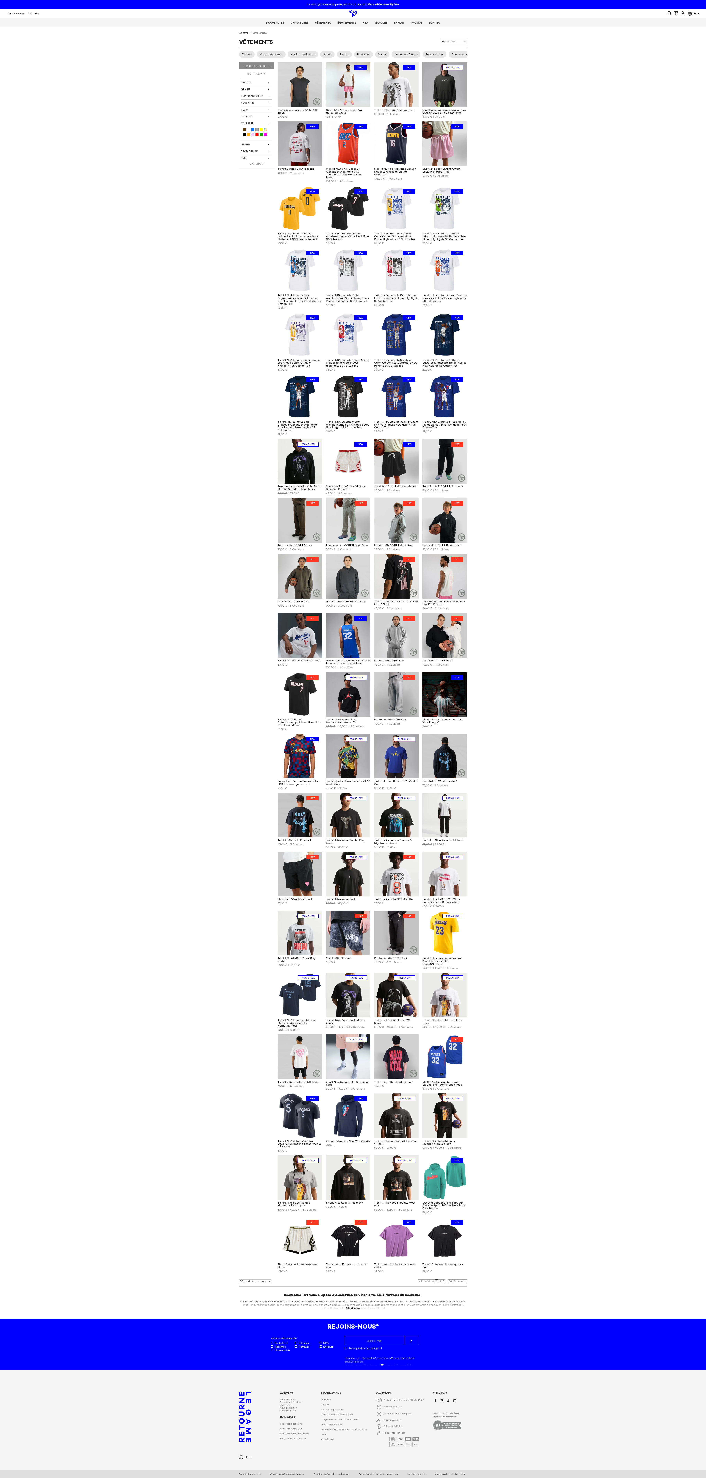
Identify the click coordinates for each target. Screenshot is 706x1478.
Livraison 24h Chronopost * (398, 1413)
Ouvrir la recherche (669, 13)
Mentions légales (416, 1474)
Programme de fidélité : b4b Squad (340, 1419)
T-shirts (247, 54)
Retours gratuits (392, 1406)
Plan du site (327, 1439)
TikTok (448, 1401)
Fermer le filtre (254, 65)
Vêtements (323, 22)
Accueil (244, 33)
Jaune (261, 129)
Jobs (323, 1434)
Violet (265, 134)
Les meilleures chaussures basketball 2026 (344, 1429)
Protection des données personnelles (378, 1474)
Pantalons (363, 54)
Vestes (382, 54)
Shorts (327, 54)
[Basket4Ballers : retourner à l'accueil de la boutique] (353, 13)
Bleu (252, 129)
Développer (353, 1308)
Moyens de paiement (332, 1409)
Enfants (328, 1346)
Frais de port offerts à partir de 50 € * (404, 1400)
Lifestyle (304, 1343)
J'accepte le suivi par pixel (365, 1348)
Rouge (257, 134)
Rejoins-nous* (353, 1326)
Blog (37, 13)
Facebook (435, 1401)
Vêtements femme (406, 54)
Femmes (304, 1346)
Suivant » (460, 1281)
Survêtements (434, 54)
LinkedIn (455, 1401)
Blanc (248, 129)
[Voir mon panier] (676, 13)
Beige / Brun (244, 129)
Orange (248, 134)
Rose (252, 134)
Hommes (280, 1346)
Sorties (434, 22)
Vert (261, 134)
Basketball (281, 1343)
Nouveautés (275, 22)
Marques (381, 22)
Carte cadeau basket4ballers (337, 1414)
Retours (325, 1404)
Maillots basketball (303, 54)
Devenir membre (16, 13)
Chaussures (300, 22)
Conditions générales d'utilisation (331, 1474)
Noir (244, 134)
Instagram (442, 1401)
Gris (257, 129)
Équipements (346, 22)
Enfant (399, 22)
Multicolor (265, 129)
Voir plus (381, 1361)
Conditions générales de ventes (287, 1474)
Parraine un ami (391, 1420)
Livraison (326, 1399)
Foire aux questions (331, 1424)
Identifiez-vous (682, 13)
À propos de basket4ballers (450, 1474)
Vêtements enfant (271, 54)
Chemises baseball (463, 54)
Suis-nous (440, 1393)
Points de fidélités (393, 1426)
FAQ (30, 13)
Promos (416, 22)
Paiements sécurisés (401, 1439)
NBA (365, 22)
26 (450, 1281)
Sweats (344, 54)
